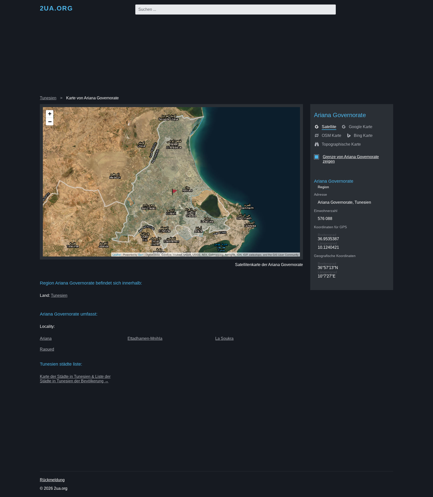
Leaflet (117, 255)
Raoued (47, 349)
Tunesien (48, 98)
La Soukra (224, 338)
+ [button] (49, 114)
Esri (140, 255)
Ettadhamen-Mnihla (145, 338)
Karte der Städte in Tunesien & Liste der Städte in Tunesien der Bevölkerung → (75, 378)
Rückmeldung (52, 480)
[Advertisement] (216, 56)
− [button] (50, 121)
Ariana (46, 338)
